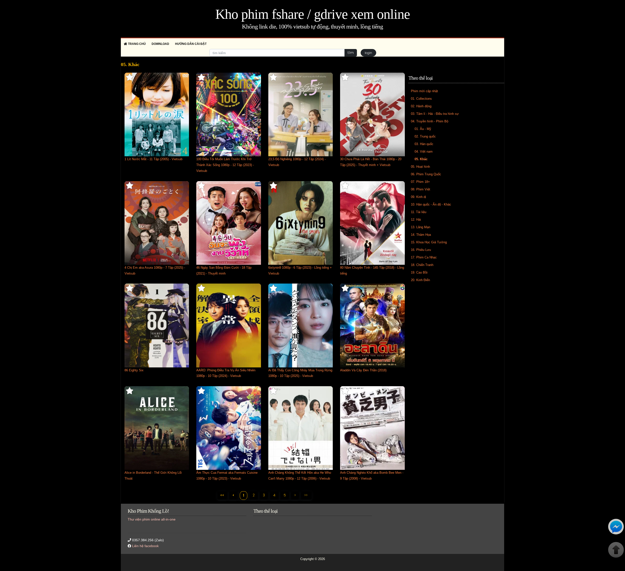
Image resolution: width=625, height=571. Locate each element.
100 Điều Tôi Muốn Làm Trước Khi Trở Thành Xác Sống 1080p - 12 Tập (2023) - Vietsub (225, 165)
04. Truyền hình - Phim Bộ (429, 121)
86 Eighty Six (134, 370)
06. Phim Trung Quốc (426, 174)
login (368, 53)
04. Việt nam (424, 151)
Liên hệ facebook (145, 546)
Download (160, 44)
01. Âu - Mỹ (423, 129)
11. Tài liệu (418, 212)
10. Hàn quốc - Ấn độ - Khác (431, 204)
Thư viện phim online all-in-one (152, 519)
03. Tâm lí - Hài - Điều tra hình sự (435, 114)
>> (306, 495)
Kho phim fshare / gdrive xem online (312, 14)
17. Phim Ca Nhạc (424, 257)
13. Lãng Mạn (420, 227)
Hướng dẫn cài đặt (191, 44)
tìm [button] (351, 52)
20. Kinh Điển (420, 280)
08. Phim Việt (420, 189)
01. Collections (421, 98)
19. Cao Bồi (419, 272)
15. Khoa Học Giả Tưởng (429, 242)
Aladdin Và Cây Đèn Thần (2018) (363, 370)
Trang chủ (136, 44)
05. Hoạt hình (420, 166)
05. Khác (421, 159)
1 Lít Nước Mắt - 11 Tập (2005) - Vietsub (153, 159)
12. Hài (416, 219)
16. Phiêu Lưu (421, 250)
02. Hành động (421, 106)
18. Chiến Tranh (422, 265)
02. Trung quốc (425, 136)
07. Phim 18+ (420, 182)
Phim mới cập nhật (424, 91)
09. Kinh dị (418, 197)
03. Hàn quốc (424, 144)
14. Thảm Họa (421, 234)
